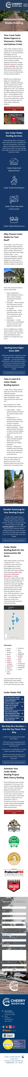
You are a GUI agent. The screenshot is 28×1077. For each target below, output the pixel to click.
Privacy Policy (14, 1059)
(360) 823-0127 (14, 978)
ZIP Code (4, 929)
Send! (14, 969)
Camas (9, 658)
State (3, 924)
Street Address (6, 915)
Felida (9, 660)
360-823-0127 (8, 1018)
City (3, 920)
